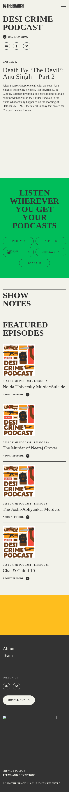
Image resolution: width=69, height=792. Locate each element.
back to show (18, 37)
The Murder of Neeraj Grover (32, 448)
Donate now (17, 700)
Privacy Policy (14, 771)
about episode (13, 394)
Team (8, 655)
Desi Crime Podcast (17, 381)
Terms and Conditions (19, 775)
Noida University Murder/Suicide (34, 386)
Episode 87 (41, 504)
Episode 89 (41, 442)
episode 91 (41, 381)
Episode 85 (41, 565)
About (9, 648)
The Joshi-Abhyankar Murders (31, 509)
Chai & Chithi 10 (19, 570)
